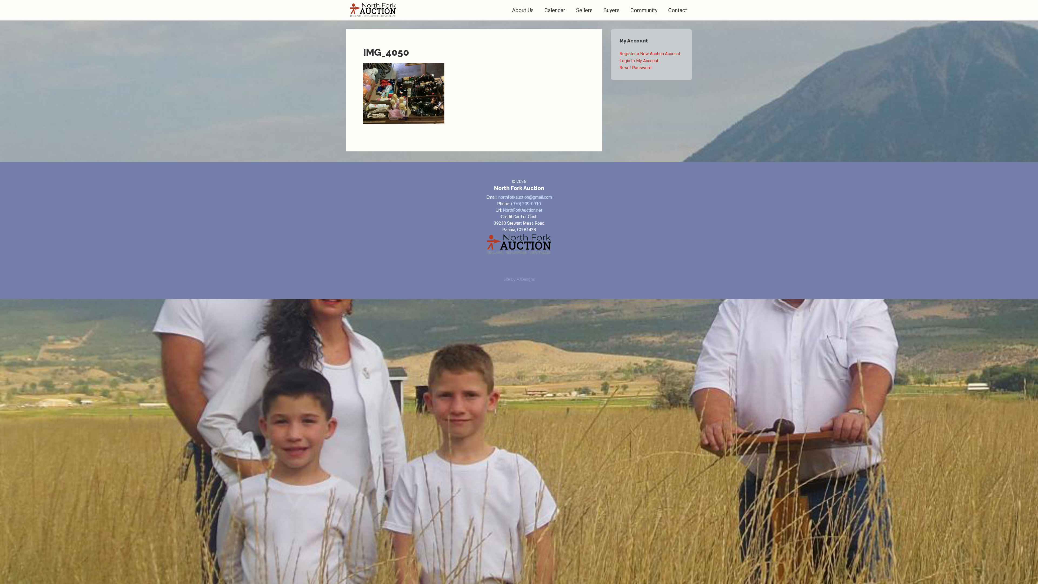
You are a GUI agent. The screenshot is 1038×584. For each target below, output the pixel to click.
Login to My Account (639, 60)
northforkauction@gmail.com (525, 197)
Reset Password (635, 67)
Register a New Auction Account (650, 53)
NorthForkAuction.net (522, 210)
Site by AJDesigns (519, 279)
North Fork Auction (373, 10)
